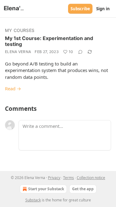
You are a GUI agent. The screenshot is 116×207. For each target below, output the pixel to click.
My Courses (19, 30)
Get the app (83, 188)
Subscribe (80, 8)
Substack (33, 200)
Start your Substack (46, 188)
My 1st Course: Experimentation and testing (49, 41)
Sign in (103, 8)
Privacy (54, 177)
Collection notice (91, 177)
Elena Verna (18, 51)
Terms (68, 177)
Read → (13, 88)
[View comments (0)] (80, 52)
